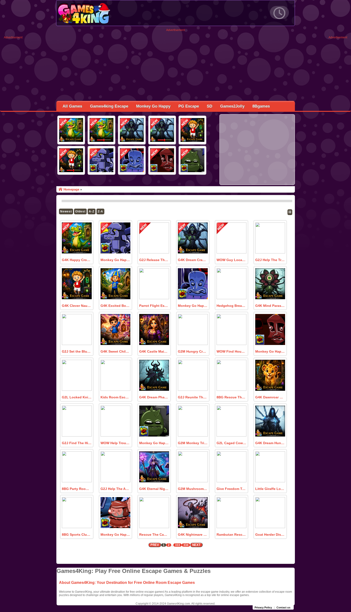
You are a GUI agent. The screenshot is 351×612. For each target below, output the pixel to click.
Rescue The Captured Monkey (154, 534)
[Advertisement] (175, 65)
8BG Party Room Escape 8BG (76, 489)
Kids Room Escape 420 (115, 397)
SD (209, 106)
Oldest (80, 211)
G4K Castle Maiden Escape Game (154, 351)
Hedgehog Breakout (231, 306)
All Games (72, 106)
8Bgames (261, 106)
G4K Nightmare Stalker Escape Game (192, 534)
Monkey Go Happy (153, 106)
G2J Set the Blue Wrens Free (76, 351)
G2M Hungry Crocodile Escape (192, 351)
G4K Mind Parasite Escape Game (270, 306)
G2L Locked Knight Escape (76, 397)
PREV (154, 545)
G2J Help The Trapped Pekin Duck (270, 260)
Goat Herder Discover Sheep (270, 534)
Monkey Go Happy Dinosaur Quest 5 (115, 534)
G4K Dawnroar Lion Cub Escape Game (270, 397)
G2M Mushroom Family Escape (192, 489)
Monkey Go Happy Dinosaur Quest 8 (192, 306)
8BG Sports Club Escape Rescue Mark (76, 534)
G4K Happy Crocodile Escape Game (76, 260)
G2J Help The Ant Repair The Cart (115, 489)
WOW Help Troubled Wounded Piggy (115, 443)
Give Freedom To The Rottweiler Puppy (231, 489)
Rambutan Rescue (231, 534)
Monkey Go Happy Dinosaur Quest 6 (154, 443)
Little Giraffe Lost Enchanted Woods (270, 489)
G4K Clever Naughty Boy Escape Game (76, 306)
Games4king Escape (109, 106)
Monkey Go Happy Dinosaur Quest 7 (270, 351)
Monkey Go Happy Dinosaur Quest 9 (115, 260)
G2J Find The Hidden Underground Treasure (76, 443)
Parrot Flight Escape (154, 306)
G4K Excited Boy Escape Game (115, 306)
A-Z (91, 211)
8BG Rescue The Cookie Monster (231, 397)
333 (177, 545)
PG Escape (188, 106)
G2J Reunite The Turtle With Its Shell (192, 397)
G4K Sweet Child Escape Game (115, 351)
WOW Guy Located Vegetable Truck (231, 260)
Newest (66, 211)
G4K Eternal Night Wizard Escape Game (154, 489)
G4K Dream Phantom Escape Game (154, 397)
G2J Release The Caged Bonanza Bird (154, 260)
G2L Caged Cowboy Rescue (231, 443)
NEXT (196, 545)
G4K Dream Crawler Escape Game (192, 260)
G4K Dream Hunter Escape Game (270, 443)
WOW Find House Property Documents (231, 351)
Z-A (100, 211)
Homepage (71, 189)
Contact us (283, 607)
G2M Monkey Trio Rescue (192, 443)
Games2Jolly (232, 106)
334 (185, 545)
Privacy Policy (263, 607)
